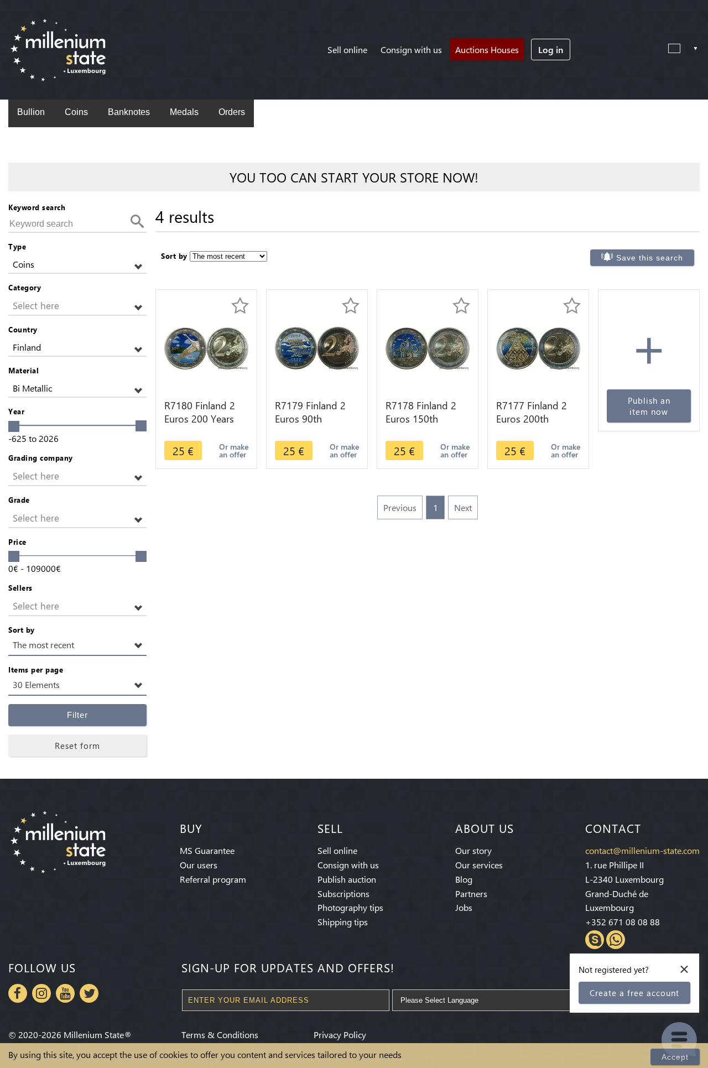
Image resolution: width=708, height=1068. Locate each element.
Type (17, 246)
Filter (77, 715)
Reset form (77, 745)
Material (23, 370)
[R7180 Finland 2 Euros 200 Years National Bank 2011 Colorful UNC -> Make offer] (206, 347)
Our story (473, 850)
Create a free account (634, 992)
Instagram (41, 993)
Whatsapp (615, 939)
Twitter (89, 993)
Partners (471, 893)
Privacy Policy (340, 1034)
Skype (594, 939)
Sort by (21, 629)
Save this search (649, 257)
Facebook (17, 993)
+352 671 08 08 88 (622, 922)
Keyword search (36, 207)
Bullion (31, 112)
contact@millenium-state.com (642, 850)
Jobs (463, 907)
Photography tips (350, 907)
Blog (463, 879)
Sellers (20, 587)
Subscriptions (343, 893)
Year (16, 411)
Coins (76, 112)
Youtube (65, 993)
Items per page (35, 669)
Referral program (213, 879)
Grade (19, 499)
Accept (675, 1057)
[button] (77, 265)
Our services (479, 865)
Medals (184, 112)
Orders (231, 112)
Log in (550, 49)
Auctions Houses (487, 49)
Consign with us (411, 49)
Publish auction (346, 879)
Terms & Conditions (219, 1034)
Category (24, 287)
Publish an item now (649, 406)
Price (17, 541)
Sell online (347, 49)
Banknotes (129, 112)
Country (23, 329)
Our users (198, 865)
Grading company (40, 457)
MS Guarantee (207, 850)
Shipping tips (342, 922)
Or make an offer (233, 450)
